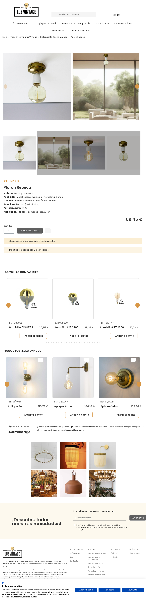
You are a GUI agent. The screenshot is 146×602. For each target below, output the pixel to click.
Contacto (74, 561)
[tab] (73, 241)
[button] (77, 23)
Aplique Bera (16, 406)
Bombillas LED (94, 567)
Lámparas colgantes (97, 553)
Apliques (91, 549)
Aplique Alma (63, 406)
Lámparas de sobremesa (94, 558)
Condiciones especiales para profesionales (32, 240)
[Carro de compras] (105, 15)
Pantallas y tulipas (96, 571)
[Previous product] (140, 37)
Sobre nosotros (76, 549)
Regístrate (133, 549)
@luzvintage (19, 432)
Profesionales (75, 553)
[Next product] (143, 37)
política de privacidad (96, 525)
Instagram (115, 549)
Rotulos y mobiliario (96, 575)
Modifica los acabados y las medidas (29, 249)
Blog (72, 557)
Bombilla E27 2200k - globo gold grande (81, 327)
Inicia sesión (134, 553)
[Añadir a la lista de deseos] (48, 230)
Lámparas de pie (95, 563)
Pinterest (114, 553)
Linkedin (114, 557)
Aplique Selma (109, 406)
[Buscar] (93, 14)
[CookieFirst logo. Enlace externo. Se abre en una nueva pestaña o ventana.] (3, 583)
